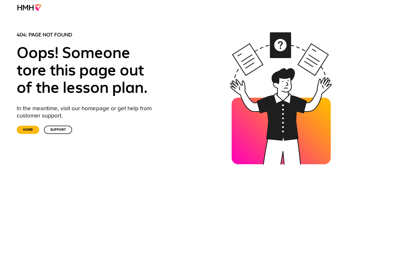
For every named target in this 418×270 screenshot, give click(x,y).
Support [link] (58, 130)
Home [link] (28, 130)
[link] (30, 7)
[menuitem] (30, 7)
